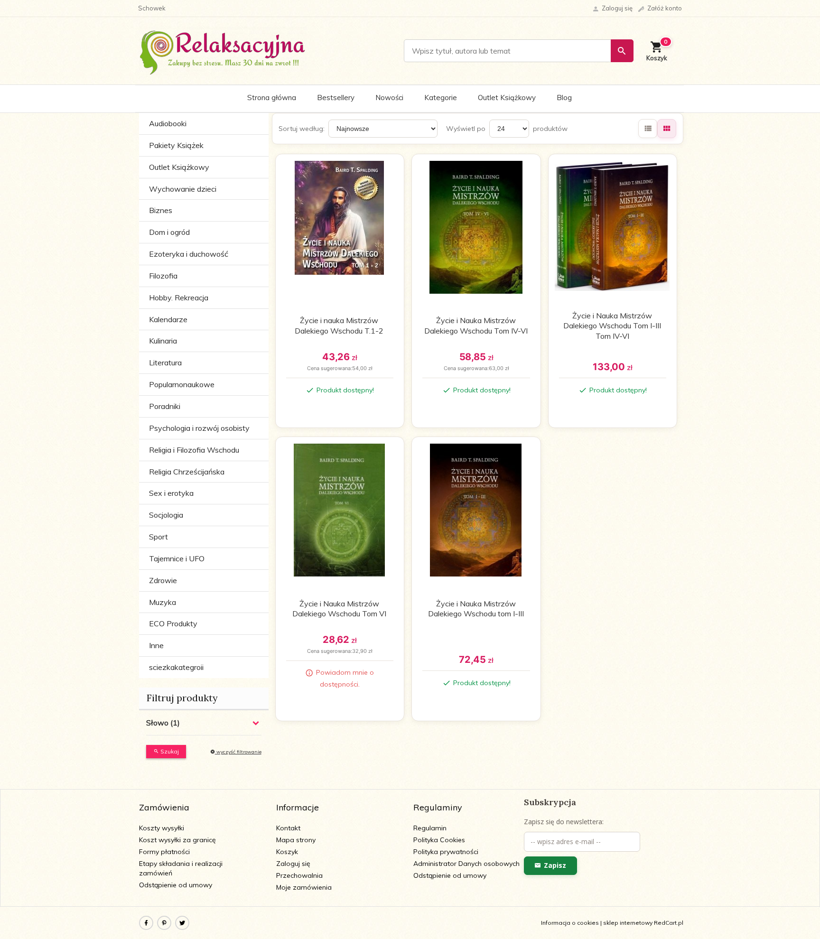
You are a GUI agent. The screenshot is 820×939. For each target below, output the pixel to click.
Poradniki (164, 406)
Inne (156, 645)
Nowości (389, 97)
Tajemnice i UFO (177, 558)
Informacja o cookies (570, 922)
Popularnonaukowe (181, 384)
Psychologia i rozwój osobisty (199, 428)
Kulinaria (163, 340)
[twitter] (182, 923)
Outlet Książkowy (507, 97)
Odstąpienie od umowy (175, 885)
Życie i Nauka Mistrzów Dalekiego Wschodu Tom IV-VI (476, 325)
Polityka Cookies (439, 840)
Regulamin (430, 828)
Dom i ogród (169, 232)
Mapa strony (296, 840)
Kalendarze (168, 319)
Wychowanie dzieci (182, 189)
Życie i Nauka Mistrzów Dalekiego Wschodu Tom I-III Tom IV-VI (612, 326)
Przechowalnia (299, 875)
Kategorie (440, 97)
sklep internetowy (627, 922)
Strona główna (271, 97)
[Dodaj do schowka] (385, 166)
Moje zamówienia (304, 887)
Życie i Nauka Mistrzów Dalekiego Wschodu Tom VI (339, 609)
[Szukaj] (622, 50)
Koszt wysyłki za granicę (177, 840)
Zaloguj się (293, 863)
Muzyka (162, 602)
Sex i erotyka (171, 493)
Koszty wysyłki (161, 828)
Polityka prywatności (445, 851)
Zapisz (555, 865)
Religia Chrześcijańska (186, 471)
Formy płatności (164, 851)
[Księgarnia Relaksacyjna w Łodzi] (223, 50)
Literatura (165, 362)
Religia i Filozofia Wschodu (194, 450)
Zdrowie (163, 580)
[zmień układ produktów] (647, 128)
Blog (564, 97)
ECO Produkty (173, 623)
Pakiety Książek (176, 145)
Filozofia (163, 275)
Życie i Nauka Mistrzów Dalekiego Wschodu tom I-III (476, 609)
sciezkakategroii (176, 667)
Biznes (160, 210)
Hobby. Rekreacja (178, 297)
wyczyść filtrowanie (238, 752)
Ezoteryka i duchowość (188, 254)
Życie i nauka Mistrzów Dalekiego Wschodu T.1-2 (339, 325)
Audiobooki (167, 123)
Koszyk (287, 851)
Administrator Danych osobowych (466, 863)
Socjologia (166, 515)
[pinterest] (164, 923)
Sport (158, 536)
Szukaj (169, 751)
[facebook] (146, 923)
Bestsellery (335, 97)
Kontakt (288, 828)
